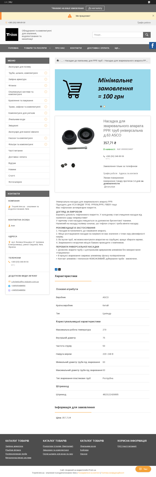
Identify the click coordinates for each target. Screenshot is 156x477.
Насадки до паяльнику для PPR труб (84, 60)
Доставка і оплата (98, 48)
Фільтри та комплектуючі (21, 144)
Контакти (76, 48)
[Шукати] (147, 35)
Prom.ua (92, 470)
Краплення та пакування (21, 100)
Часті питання (16, 150)
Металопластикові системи (18, 458)
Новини (12, 169)
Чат (145, 469)
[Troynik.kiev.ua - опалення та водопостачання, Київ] (11, 40)
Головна (13, 48)
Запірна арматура (17, 79)
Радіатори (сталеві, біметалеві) (58, 446)
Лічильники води (17, 119)
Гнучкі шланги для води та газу (58, 454)
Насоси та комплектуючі (21, 138)
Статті (12, 175)
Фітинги (12, 85)
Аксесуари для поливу (20, 67)
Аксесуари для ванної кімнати (24, 132)
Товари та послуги (35, 48)
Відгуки (12, 163)
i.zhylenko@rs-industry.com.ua (25, 281)
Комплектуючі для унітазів (22, 113)
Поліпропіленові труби (16, 454)
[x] (59, 270)
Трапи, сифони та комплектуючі (24, 107)
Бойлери (84, 450)
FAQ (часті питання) (127, 446)
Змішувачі (13, 125)
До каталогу (95, 8)
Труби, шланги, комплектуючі (23, 73)
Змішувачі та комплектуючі (56, 450)
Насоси (83, 454)
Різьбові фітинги (13, 450)
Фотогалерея (15, 182)
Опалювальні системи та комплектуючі (21, 93)
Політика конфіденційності (112, 473)
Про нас (60, 48)
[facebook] (56, 270)
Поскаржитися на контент (89, 473)
